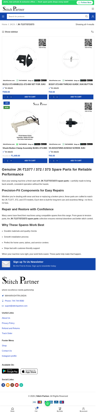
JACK (12, 24)
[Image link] (20, 280)
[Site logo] (13, 9)
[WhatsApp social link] (21, 385)
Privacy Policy (8, 323)
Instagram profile (9, 356)
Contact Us (7, 351)
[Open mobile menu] (92, 8)
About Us (6, 318)
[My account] (92, 16)
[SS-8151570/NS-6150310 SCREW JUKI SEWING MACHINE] (71, 123)
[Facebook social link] (3, 385)
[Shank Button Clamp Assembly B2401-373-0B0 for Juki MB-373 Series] (25, 123)
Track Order (7, 333)
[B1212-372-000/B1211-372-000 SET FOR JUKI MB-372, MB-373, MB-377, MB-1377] (25, 59)
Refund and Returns (11, 328)
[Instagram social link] (12, 385)
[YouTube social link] (17, 385)
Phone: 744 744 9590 (14, 301)
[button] (25, 97)
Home (4, 24)
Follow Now (86, 3)
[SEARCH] (86, 16)
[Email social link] (8, 385)
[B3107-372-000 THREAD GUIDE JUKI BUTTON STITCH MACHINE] (71, 59)
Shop (4, 346)
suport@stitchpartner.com (16, 306)
